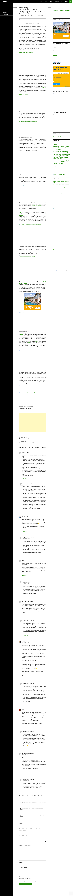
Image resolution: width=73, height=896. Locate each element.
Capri (40, 175)
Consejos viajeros (58, 146)
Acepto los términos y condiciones (60, 53)
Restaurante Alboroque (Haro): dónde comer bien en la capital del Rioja (61, 194)
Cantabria (58, 144)
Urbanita (62, 165)
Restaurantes (63, 157)
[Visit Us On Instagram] (55, 62)
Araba (65, 143)
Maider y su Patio (25, 452)
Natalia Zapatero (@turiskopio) (28, 753)
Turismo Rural (56, 165)
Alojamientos (58, 143)
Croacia (44, 281)
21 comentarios (40, 15)
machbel (23, 709)
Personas (57, 155)
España (64, 148)
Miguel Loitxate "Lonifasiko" (30, 15)
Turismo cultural (58, 163)
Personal (54, 155)
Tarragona (54, 161)
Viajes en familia (59, 167)
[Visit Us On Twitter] (54, 62)
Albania (54, 143)
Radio (62, 1)
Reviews (60, 158)
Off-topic (68, 154)
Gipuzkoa (67, 151)
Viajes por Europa (5, 5)
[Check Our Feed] (63, 62)
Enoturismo (55, 147)
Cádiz (64, 146)
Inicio (41, 1)
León (29, 342)
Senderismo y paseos (58, 160)
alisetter (23, 641)
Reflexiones (21, 7)
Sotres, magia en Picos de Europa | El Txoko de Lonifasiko (34, 802)
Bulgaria (20, 283)
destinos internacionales (36, 205)
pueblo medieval (31, 38)
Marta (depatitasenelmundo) (27, 601)
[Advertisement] (32, 422)
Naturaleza (66, 153)
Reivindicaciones (56, 157)
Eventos (62, 149)
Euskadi (21, 334)
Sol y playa (67, 160)
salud (34, 114)
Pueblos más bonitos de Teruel (25, 438)
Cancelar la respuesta (45, 841)
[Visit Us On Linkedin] (59, 62)
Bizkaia (55, 144)
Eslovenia (25, 283)
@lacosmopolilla (25, 516)
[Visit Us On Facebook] (57, 62)
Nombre (21, 862)
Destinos (67, 146)
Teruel (35, 335)
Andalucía (62, 143)
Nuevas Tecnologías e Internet (61, 154)
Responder (25, 478)
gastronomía (43, 118)
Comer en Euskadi (5, 14)
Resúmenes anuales (56, 158)
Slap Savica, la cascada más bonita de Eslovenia (28, 442)
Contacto (66, 1)
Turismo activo (63, 161)
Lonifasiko (4, 1)
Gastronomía (57, 1)
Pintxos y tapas (61, 155)
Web (20, 872)
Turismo (26, 7)
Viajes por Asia (4, 12)
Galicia (36, 341)
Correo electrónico (23, 867)
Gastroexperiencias (56, 151)
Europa (54, 149)
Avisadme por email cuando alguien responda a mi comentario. (32, 880)
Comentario (21, 847)
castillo (36, 32)
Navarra (54, 154)
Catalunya (61, 144)
